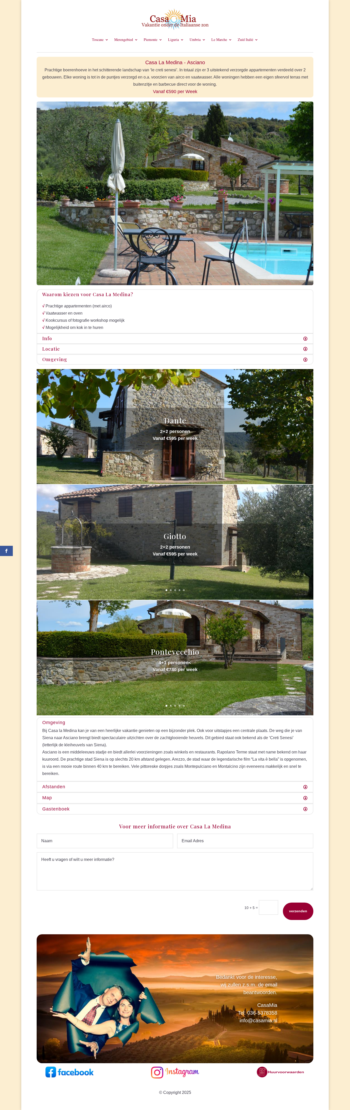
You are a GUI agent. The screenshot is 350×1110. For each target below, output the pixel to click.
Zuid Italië (245, 40)
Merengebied (123, 40)
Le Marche (219, 40)
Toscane (98, 40)
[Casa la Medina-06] (175, 284)
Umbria (195, 40)
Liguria (173, 40)
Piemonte (150, 40)
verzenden (298, 911)
